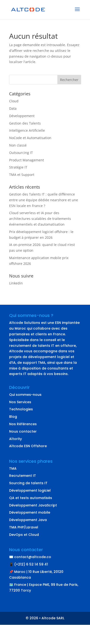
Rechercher (69, 79)
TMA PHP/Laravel (23, 527)
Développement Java (28, 519)
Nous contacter (23, 431)
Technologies (21, 409)
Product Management (26, 160)
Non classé (18, 145)
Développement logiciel (30, 490)
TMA (13, 468)
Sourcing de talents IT (28, 483)
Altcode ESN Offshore (28, 446)
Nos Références (23, 424)
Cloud (13, 101)
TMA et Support (21, 174)
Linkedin (16, 283)
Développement (22, 116)
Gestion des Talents (25, 123)
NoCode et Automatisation (30, 138)
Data (13, 108)
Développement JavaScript (33, 505)
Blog (13, 416)
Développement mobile (29, 512)
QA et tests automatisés (30, 497)
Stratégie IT (18, 167)
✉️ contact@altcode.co (30, 556)
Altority (15, 438)
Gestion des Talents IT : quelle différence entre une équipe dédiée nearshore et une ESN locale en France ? (43, 200)
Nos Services (20, 402)
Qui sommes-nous (25, 394)
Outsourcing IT (21, 152)
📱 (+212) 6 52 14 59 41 (28, 564)
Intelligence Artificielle (27, 130)
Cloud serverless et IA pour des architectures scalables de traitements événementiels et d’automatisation (40, 219)
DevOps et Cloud (24, 534)
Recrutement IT (22, 475)
